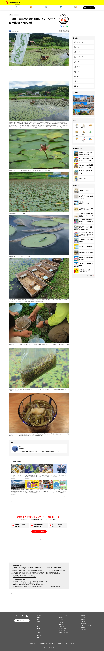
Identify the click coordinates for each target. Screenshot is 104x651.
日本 (13, 12)
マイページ (63, 630)
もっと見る (89, 275)
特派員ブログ (46, 9)
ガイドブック (60, 9)
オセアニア (80, 56)
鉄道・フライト (83, 141)
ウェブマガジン (31, 9)
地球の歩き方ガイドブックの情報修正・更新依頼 (24, 577)
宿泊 (90, 127)
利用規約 (83, 619)
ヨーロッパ (80, 42)
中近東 (78, 76)
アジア (78, 71)
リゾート (79, 66)
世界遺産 (83, 134)
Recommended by (60, 496)
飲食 (77, 127)
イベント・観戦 (76, 134)
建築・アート (83, 127)
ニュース (61, 622)
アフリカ (79, 81)
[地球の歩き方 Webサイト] (13, 2)
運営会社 (83, 615)
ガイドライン (84, 621)
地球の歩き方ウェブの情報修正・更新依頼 (23, 575)
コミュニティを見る (89, 8)
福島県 (16, 12)
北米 (78, 47)
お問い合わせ (84, 629)
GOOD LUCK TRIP (63, 632)
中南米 (78, 52)
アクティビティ (77, 141)
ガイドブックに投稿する (86, 625)
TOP (10, 12)
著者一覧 (61, 624)
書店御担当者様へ (84, 623)
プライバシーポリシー (85, 617)
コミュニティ (75, 9)
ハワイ (78, 61)
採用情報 (83, 627)
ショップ (90, 141)
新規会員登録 (63, 628)
